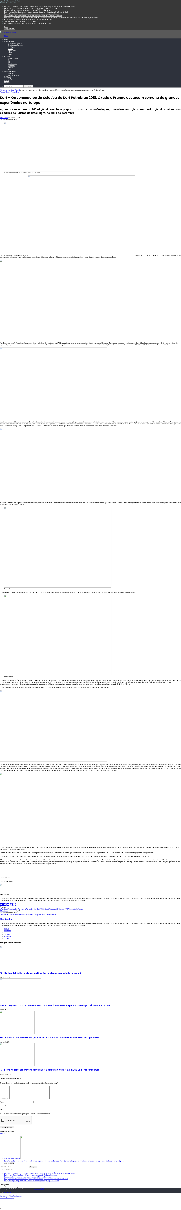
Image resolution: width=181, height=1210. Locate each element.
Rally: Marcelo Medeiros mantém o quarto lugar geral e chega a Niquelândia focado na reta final (36, 12)
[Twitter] (8, 905)
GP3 (9, 69)
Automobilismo (9, 41)
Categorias (3, 1187)
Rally (10, 79)
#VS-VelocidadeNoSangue (74, 909)
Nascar (10, 49)
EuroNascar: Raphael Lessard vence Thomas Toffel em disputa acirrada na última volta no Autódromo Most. (40, 6)
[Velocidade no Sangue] (8, 32)
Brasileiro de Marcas (15, 43)
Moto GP (11, 73)
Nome (2, 1102)
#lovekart (37, 909)
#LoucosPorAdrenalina (25, 909)
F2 (9, 62)
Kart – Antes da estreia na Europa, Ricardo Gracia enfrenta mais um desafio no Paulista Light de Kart (50, 1037)
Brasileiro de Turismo (15, 45)
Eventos (7, 83)
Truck (10, 54)
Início (2, 90)
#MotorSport (44, 909)
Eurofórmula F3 (13, 58)
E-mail (3, 1106)
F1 (9, 60)
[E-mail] (1, 905)
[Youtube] (11, 905)
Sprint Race (12, 51)
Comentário (4, 1098)
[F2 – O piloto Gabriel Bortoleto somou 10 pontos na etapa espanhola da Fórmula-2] (20, 969)
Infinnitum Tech (39, 1189)
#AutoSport (4, 909)
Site (1, 1110)
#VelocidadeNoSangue (56, 909)
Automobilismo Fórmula (12, 90)
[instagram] (14, 905)
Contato (6, 81)
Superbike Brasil (13, 75)
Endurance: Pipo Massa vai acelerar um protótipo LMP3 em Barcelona (27, 10)
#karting (14, 909)
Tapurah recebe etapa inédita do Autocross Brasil (20, 21)
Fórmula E (11, 66)
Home (6, 39)
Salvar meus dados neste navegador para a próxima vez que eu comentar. (27, 1114)
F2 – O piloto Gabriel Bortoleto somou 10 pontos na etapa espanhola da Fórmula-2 (40, 973)
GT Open (11, 47)
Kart (17, 92)
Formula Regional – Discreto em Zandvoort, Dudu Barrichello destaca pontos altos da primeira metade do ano (55, 1005)
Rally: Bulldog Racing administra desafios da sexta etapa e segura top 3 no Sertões (31, 14)
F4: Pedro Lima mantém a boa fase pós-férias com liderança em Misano (27, 23)
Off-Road (7, 77)
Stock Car (11, 52)
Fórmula (7, 56)
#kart (10, 909)
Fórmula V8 (12, 67)
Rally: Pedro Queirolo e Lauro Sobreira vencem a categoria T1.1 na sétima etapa (30, 8)
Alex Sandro (4, 118)
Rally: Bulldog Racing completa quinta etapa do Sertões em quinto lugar (28, 19)
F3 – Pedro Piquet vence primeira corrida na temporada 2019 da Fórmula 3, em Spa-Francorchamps (49, 1069)
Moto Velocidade (10, 71)
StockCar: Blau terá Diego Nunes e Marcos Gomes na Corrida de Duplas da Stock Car (33, 16)
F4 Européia (12, 64)
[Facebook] (4, 905)
